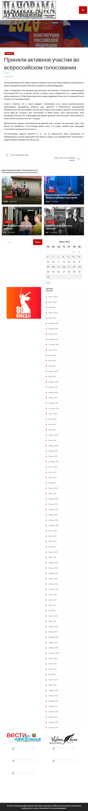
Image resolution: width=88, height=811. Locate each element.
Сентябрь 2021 (54, 589)
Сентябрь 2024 (54, 408)
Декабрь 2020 (53, 637)
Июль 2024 (52, 419)
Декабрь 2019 (53, 701)
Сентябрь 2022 (54, 525)
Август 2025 (53, 350)
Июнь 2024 (52, 424)
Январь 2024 (53, 451)
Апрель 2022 (53, 552)
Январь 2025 (53, 387)
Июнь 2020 (52, 669)
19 (59, 267)
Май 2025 (52, 366)
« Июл (48, 283)
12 (59, 262)
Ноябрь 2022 (53, 515)
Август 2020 (53, 658)
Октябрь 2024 (53, 403)
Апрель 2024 (53, 435)
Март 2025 (52, 376)
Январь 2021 (53, 632)
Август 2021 (53, 594)
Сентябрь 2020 (54, 653)
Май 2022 (52, 547)
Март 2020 (52, 685)
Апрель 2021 (53, 616)
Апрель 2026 (53, 313)
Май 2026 (52, 307)
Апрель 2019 (53, 717)
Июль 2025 (52, 355)
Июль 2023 (52, 472)
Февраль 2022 (54, 563)
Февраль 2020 (54, 690)
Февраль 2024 (54, 446)
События (9, 53)
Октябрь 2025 (53, 339)
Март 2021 (52, 621)
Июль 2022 (52, 536)
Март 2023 (52, 493)
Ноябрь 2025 (53, 334)
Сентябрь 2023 (54, 461)
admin (5, 201)
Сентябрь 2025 (54, 344)
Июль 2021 (52, 600)
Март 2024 (52, 440)
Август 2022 (53, 531)
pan (4, 232)
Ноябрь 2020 (53, 642)
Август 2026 (53, 297)
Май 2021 (52, 610)
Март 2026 (52, 318)
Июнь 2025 (52, 360)
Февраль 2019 (54, 722)
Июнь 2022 (52, 541)
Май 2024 (52, 430)
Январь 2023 (53, 504)
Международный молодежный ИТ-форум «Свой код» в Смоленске (63, 196)
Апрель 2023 (53, 488)
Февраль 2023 (54, 499)
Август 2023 (53, 467)
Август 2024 (53, 414)
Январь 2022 (53, 568)
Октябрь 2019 (53, 711)
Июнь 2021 (52, 605)
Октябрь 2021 (53, 584)
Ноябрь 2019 (53, 706)
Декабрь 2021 (53, 573)
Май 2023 (52, 483)
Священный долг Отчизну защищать (59, 227)
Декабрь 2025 (53, 329)
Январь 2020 (53, 696)
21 (69, 267)
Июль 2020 (52, 664)
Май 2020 (52, 674)
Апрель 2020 (53, 680)
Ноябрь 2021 (53, 579)
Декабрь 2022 (53, 509)
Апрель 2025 (53, 371)
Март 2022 (52, 557)
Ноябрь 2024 (53, 398)
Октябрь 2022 (53, 520)
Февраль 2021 (54, 626)
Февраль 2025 (54, 382)
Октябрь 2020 (53, 648)
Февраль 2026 (54, 323)
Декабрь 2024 (53, 392)
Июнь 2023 (52, 477)
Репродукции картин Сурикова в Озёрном (19, 227)
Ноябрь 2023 (53, 456)
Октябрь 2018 (53, 727)
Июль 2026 (52, 302)
